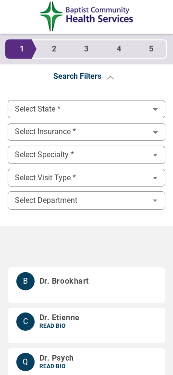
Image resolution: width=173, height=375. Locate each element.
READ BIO (52, 326)
